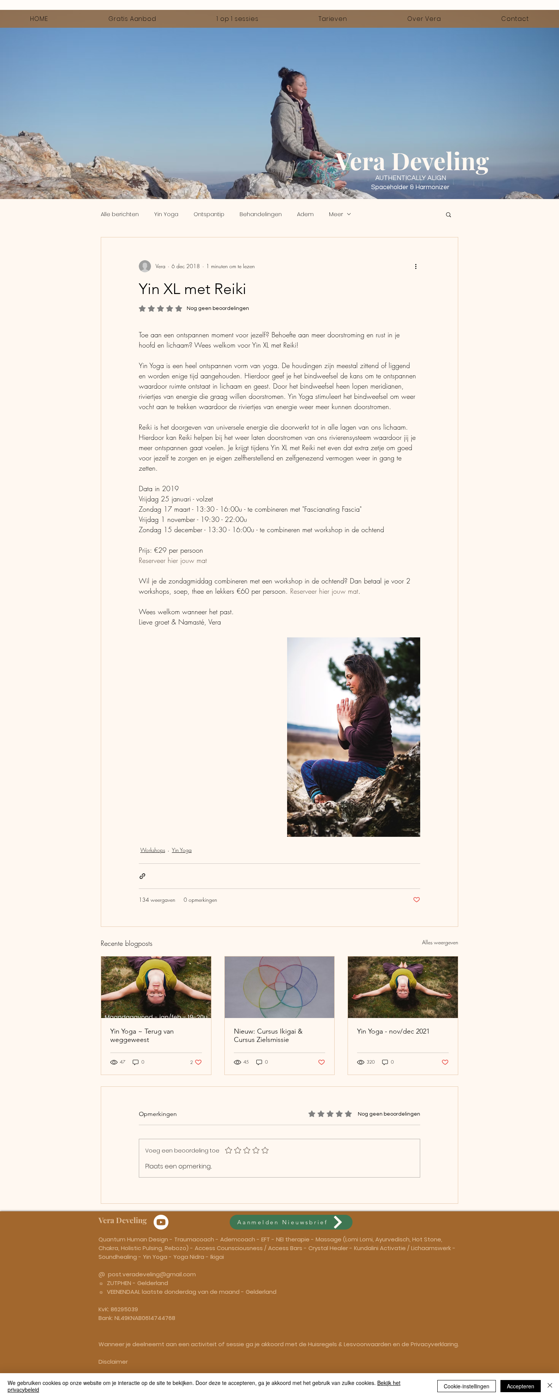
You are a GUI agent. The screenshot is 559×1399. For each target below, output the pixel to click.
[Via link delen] (142, 876)
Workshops (152, 850)
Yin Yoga (166, 214)
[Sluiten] (549, 1386)
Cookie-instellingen (466, 1386)
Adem (305, 214)
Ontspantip (209, 214)
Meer (336, 214)
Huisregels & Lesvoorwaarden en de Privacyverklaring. (383, 1344)
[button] (448, 214)
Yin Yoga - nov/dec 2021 (393, 1031)
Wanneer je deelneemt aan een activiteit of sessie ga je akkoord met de (203, 1344)
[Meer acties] (415, 266)
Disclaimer (113, 1362)
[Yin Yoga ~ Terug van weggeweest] (156, 987)
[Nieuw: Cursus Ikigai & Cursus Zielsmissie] (280, 987)
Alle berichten (120, 214)
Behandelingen (261, 214)
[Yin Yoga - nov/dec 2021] (403, 987)
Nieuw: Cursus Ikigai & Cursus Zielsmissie (268, 1035)
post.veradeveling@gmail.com (152, 1274)
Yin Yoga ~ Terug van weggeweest (142, 1035)
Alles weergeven (440, 942)
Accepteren (520, 1386)
